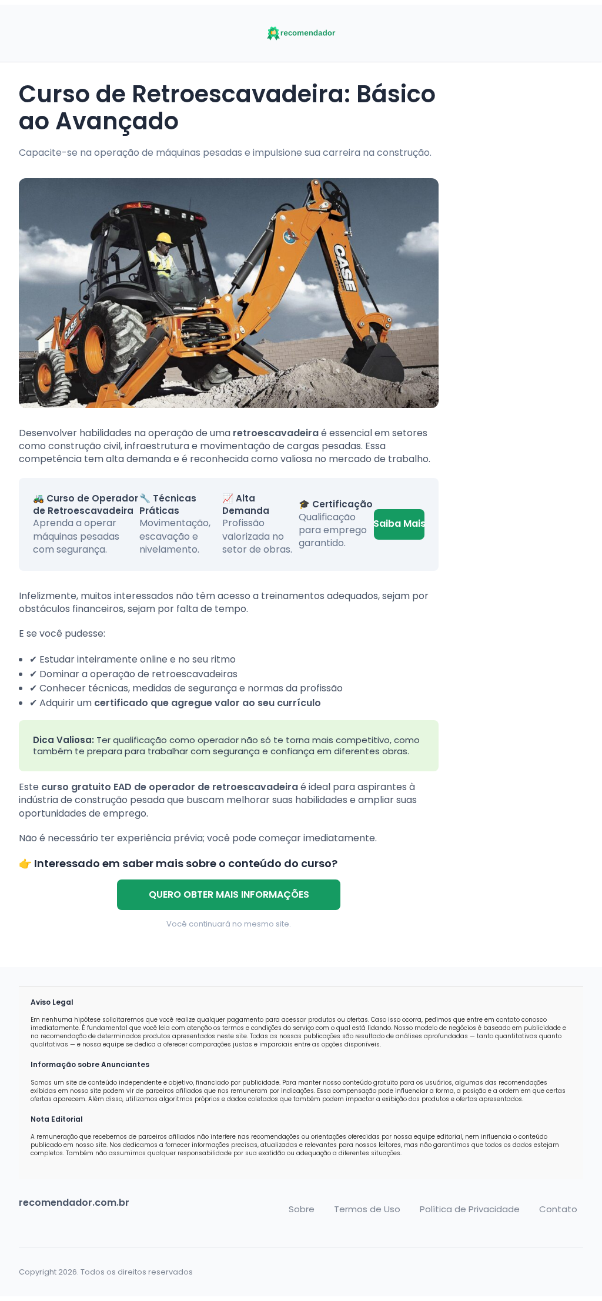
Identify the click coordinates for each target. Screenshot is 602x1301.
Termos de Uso (367, 1209)
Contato (558, 1209)
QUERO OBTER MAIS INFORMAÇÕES (229, 894)
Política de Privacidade (470, 1209)
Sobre (302, 1209)
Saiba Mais (399, 523)
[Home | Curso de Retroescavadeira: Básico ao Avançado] (301, 33)
